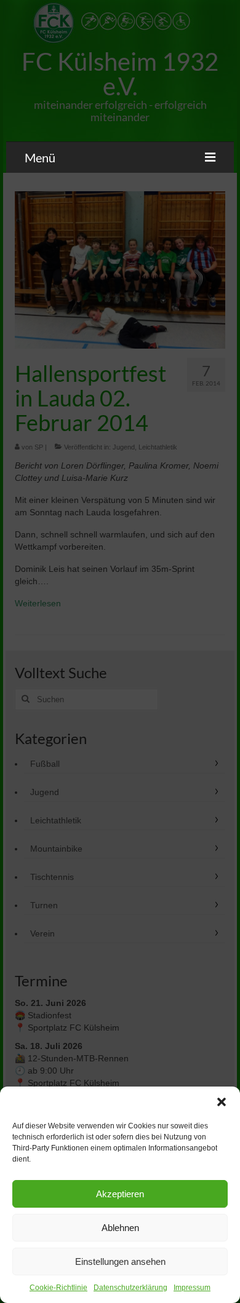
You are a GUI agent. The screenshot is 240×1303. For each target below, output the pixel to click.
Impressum (192, 1287)
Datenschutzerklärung (130, 1287)
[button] (221, 1102)
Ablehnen (120, 1227)
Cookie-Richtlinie (58, 1287)
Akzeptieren (120, 1194)
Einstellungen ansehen (120, 1261)
